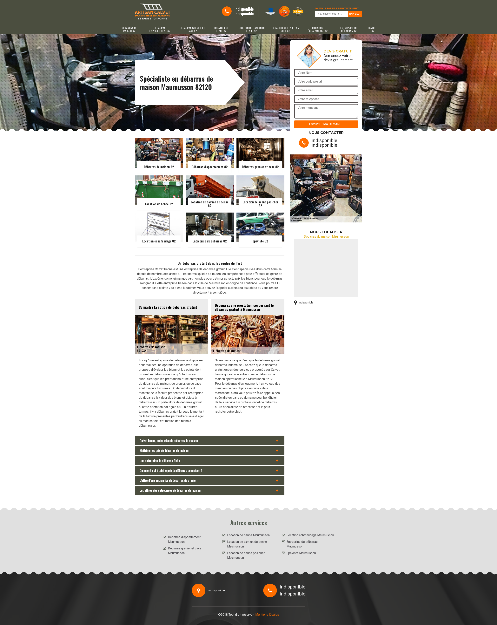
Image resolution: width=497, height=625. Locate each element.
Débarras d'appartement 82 (159, 29)
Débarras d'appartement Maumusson (184, 539)
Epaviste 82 (373, 29)
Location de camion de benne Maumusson (247, 544)
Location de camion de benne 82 (251, 29)
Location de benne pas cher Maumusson (246, 555)
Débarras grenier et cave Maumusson (184, 551)
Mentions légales (267, 614)
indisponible (244, 9)
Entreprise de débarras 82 (348, 29)
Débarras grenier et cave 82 (192, 29)
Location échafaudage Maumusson (310, 535)
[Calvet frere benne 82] (152, 11)
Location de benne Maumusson (248, 535)
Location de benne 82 (221, 29)
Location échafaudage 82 (318, 29)
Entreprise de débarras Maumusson (302, 544)
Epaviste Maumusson (301, 553)
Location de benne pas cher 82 (285, 29)
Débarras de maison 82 (129, 29)
